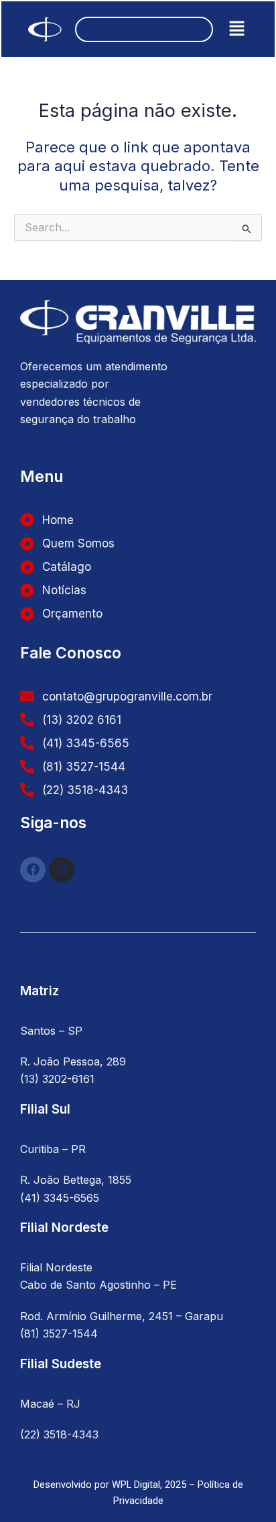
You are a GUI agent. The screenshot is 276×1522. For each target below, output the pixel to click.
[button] (237, 29)
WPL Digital (136, 1485)
